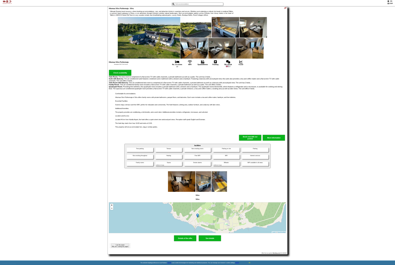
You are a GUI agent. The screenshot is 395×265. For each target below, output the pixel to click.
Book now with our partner (250, 138)
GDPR (237, 262)
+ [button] (111, 205)
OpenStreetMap (282, 232)
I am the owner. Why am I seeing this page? (120, 245)
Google (169, 262)
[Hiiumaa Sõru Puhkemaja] (149, 38)
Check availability (120, 73)
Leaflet (274, 232)
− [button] (111, 208)
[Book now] (285, 8)
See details (210, 238)
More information (274, 138)
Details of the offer (185, 238)
